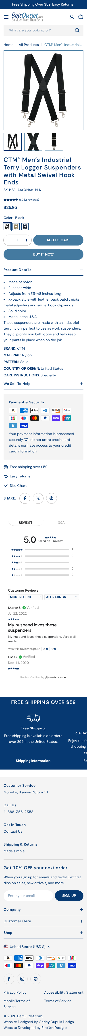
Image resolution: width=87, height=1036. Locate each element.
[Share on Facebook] (24, 498)
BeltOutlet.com (29, 1016)
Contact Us (13, 831)
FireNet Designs (54, 1027)
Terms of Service (57, 1001)
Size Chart (18, 485)
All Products (29, 44)
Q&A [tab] (61, 522)
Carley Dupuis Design (56, 1021)
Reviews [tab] (26, 522)
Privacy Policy (15, 992)
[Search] (77, 30)
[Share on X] (38, 498)
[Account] (72, 17)
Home (8, 44)
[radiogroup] (49, 649)
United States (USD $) (28, 946)
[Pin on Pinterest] (51, 498)
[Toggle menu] (6, 17)
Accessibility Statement (63, 992)
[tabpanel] (43, 601)
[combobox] (43, 30)
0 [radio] (47, 649)
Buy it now (43, 254)
